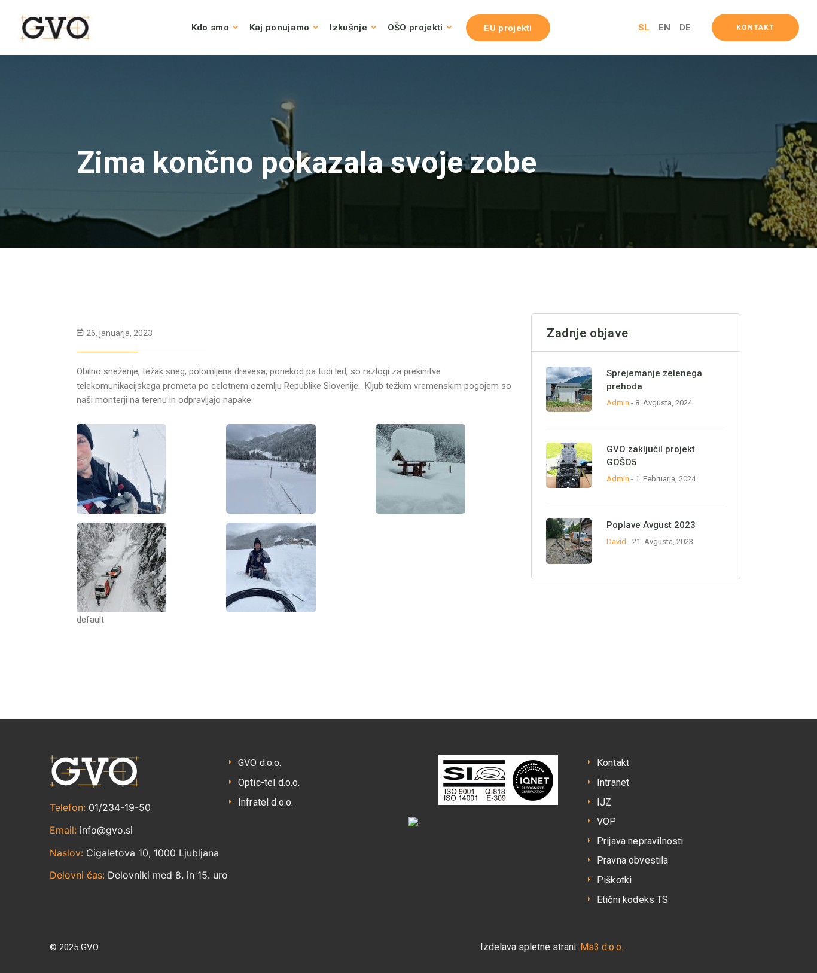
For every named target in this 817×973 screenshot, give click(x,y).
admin (617, 402)
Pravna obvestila (633, 860)
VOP (606, 821)
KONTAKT (755, 27)
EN (664, 27)
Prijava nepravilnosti (640, 841)
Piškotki (614, 880)
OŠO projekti (415, 27)
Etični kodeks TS (633, 899)
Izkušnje (348, 27)
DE (685, 27)
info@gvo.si (106, 830)
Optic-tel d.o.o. (269, 782)
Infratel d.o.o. (265, 802)
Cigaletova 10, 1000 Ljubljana (152, 853)
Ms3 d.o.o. (601, 947)
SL (644, 27)
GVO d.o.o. (260, 762)
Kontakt (613, 762)
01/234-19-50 (120, 807)
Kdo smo (210, 27)
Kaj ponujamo (279, 27)
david (616, 541)
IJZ (604, 802)
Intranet (613, 782)
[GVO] (55, 27)
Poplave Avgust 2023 (651, 525)
